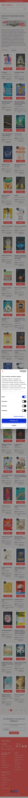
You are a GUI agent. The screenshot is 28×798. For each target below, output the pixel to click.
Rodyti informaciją (18, 416)
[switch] (24, 401)
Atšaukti (14, 425)
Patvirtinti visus (14, 420)
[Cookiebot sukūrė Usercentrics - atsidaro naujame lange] (20, 371)
